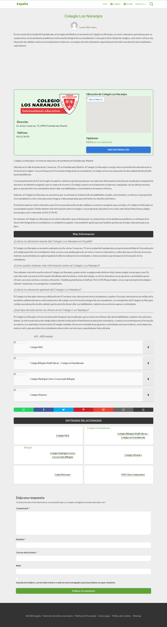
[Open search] (151, 4)
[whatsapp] (24, 410)
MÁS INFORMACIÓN (118, 149)
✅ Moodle (128, 4)
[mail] (123, 410)
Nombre (21, 539)
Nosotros (140, 4)
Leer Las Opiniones (102, 142)
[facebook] (44, 410)
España (22, 4)
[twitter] (64, 410)
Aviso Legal (104, 616)
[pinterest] (84, 410)
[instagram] (103, 410)
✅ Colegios (115, 4)
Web (18, 565)
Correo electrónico (26, 552)
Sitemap (137, 616)
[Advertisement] (83, 68)
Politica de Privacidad (85, 616)
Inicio (105, 4)
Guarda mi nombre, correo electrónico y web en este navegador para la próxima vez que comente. (65, 582)
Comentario (23, 508)
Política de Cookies (121, 616)
